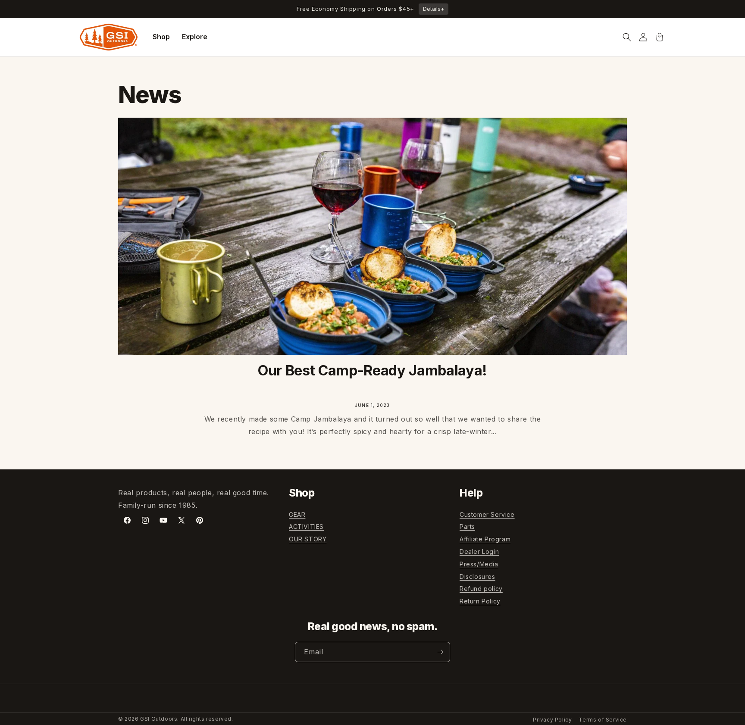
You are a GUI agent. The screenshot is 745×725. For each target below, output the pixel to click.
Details (433, 9)
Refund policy (481, 588)
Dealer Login (479, 551)
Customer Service (487, 514)
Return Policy (480, 601)
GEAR (297, 514)
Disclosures (477, 576)
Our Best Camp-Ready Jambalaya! (372, 370)
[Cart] (660, 37)
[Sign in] (643, 37)
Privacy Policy (552, 719)
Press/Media (479, 564)
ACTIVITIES (306, 526)
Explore (194, 36)
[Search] (627, 37)
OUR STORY (307, 539)
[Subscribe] (440, 652)
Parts (467, 526)
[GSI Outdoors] (108, 37)
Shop (161, 36)
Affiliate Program (485, 539)
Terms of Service (603, 719)
